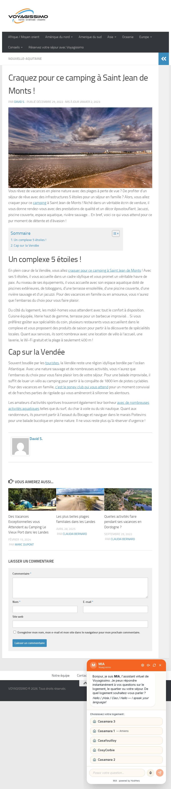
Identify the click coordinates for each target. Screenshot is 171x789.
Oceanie (127, 37)
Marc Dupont (24, 544)
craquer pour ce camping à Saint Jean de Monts (104, 270)
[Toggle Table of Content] (114, 233)
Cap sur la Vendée (27, 245)
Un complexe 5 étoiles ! (30, 240)
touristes (52, 363)
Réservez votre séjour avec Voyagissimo (56, 47)
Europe (144, 37)
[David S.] (20, 454)
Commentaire (22, 573)
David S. (19, 102)
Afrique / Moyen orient (23, 37)
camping (39, 202)
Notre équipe (60, 675)
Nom (16, 602)
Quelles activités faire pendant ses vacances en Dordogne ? (122, 521)
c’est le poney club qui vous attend (81, 387)
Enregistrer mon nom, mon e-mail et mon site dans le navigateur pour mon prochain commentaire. (79, 632)
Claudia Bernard (75, 534)
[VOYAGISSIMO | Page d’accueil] (28, 15)
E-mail (88, 602)
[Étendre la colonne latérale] (163, 59)
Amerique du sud (90, 37)
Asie (110, 37)
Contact (82, 675)
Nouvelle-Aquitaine (25, 59)
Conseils (14, 47)
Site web (18, 616)
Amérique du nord (57, 37)
